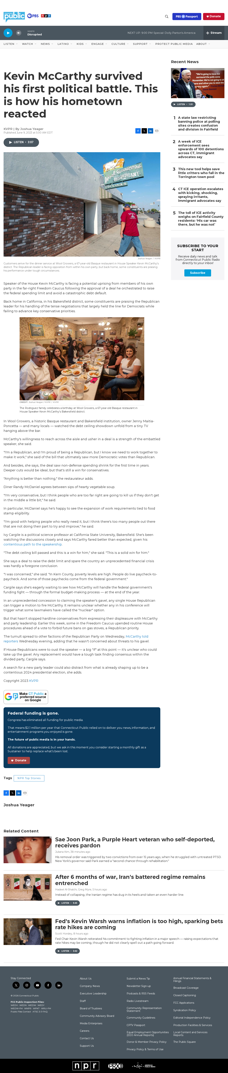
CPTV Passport (136, 1025)
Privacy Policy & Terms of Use (145, 1049)
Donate (215, 16)
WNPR (27, 1008)
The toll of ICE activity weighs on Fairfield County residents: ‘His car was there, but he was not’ (201, 219)
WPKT (36, 1008)
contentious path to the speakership (33, 544)
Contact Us (87, 1038)
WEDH (14, 1005)
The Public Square (184, 1042)
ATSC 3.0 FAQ (40, 1011)
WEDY (41, 1005)
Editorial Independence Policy (192, 1017)
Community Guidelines (141, 1017)
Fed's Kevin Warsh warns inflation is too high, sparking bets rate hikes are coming (139, 924)
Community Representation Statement (144, 1010)
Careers (84, 1031)
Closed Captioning (184, 995)
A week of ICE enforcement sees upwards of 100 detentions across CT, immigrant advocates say (201, 149)
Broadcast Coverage (186, 988)
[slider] (24, 33)
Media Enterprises (91, 1023)
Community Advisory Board (97, 1016)
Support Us (87, 1046)
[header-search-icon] (166, 16)
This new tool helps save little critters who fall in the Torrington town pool (201, 173)
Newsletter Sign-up (139, 986)
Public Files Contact (21, 1011)
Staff (83, 1001)
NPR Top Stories (29, 778)
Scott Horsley (63, 933)
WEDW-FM (17, 1008)
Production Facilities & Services (192, 1025)
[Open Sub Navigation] (17, 44)
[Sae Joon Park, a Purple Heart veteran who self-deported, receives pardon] (28, 850)
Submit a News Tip (138, 978)
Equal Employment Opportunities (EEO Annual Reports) (148, 1034)
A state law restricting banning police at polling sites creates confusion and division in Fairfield (199, 123)
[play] (8, 33)
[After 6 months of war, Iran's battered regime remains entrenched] (28, 887)
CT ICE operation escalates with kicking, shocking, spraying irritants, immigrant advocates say (200, 195)
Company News (90, 986)
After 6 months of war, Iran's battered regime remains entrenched (130, 880)
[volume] (19, 33)
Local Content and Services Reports (190, 1034)
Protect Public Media (174, 44)
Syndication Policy (184, 1010)
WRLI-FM (46, 1008)
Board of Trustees (91, 1008)
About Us (85, 978)
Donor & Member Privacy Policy (147, 1042)
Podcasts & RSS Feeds (141, 993)
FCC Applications (183, 1003)
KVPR (33, 681)
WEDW (32, 1005)
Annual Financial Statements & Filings (192, 980)
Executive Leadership (93, 993)
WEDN (23, 1005)
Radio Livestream (138, 1001)
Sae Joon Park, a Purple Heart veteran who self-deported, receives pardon (135, 842)
